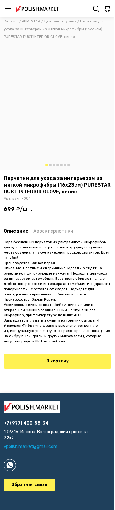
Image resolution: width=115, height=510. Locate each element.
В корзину (57, 361)
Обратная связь (29, 484)
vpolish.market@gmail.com (30, 446)
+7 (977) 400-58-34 (26, 423)
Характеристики (53, 231)
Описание (16, 231)
